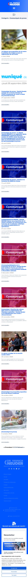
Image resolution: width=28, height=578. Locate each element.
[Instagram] (11, 468)
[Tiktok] (19, 468)
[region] (14, 566)
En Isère (5, 495)
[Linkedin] (16, 468)
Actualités (6, 479)
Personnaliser (14, 571)
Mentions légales (7, 474)
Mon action (6, 490)
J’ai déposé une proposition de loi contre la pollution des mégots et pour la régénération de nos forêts (14, 53)
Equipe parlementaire (8, 487)
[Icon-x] (14, 468)
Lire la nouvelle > (5, 63)
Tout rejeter (14, 575)
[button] (14, 8)
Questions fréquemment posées (11, 498)
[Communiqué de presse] (9, 431)
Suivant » (21, 447)
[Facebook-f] (9, 468)
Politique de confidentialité (9, 482)
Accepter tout (14, 568)
